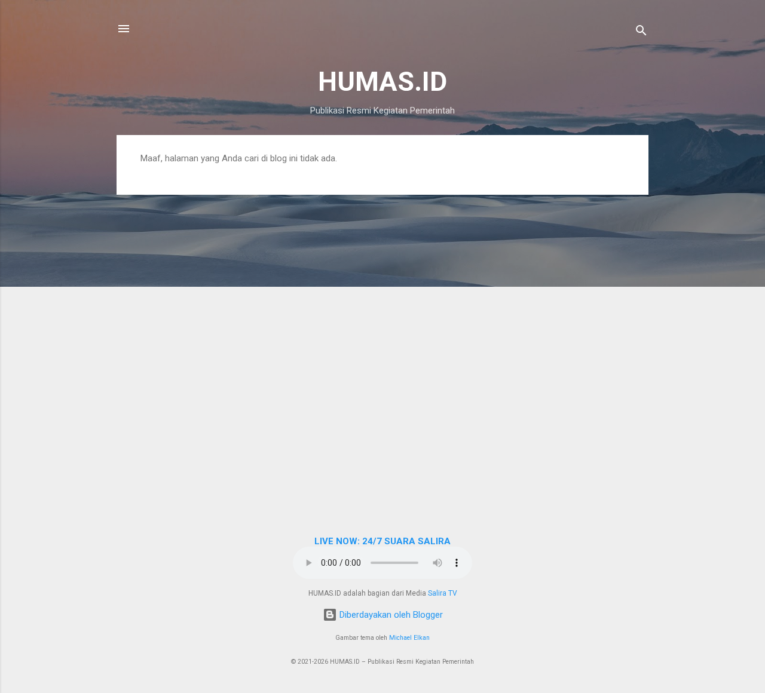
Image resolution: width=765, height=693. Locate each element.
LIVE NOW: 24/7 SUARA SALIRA (382, 541)
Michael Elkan (409, 638)
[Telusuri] (641, 32)
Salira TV (442, 593)
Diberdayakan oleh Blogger (390, 614)
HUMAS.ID (382, 81)
